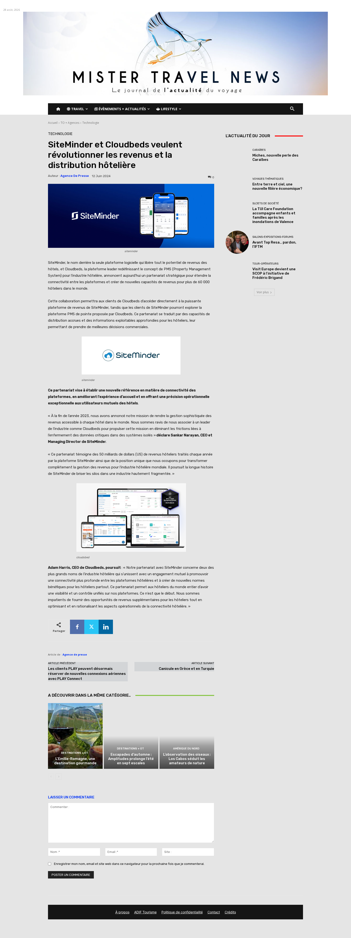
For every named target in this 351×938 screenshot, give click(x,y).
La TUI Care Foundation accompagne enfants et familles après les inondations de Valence (273, 215)
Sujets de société (265, 203)
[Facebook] (77, 627)
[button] (292, 109)
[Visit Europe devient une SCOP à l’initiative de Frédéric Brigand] (237, 271)
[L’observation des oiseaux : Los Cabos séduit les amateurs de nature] (187, 736)
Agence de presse (74, 175)
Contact (213, 912)
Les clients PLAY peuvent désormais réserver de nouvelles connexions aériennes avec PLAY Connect (87, 674)
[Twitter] (91, 627)
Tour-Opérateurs (265, 263)
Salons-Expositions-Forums (272, 237)
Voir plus (263, 292)
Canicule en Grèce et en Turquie (186, 669)
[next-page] (59, 777)
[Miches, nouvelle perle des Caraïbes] (237, 155)
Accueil (53, 123)
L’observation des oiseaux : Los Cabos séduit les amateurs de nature (187, 758)
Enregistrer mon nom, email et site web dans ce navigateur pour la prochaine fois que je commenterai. (129, 864)
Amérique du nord (186, 748)
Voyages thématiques (267, 179)
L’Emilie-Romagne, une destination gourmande (75, 761)
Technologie (90, 123)
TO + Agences (70, 123)
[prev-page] (51, 777)
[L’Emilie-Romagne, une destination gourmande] (75, 736)
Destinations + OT (74, 753)
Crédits (230, 912)
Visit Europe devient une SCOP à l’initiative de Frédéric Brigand (274, 273)
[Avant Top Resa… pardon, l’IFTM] (237, 242)
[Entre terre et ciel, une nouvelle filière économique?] (237, 184)
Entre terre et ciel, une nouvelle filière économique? (277, 186)
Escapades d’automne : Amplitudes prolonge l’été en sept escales (131, 758)
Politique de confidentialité (182, 912)
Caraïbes (259, 150)
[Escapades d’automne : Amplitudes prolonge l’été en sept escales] (131, 736)
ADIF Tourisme (145, 912)
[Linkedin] (106, 627)
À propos (122, 912)
